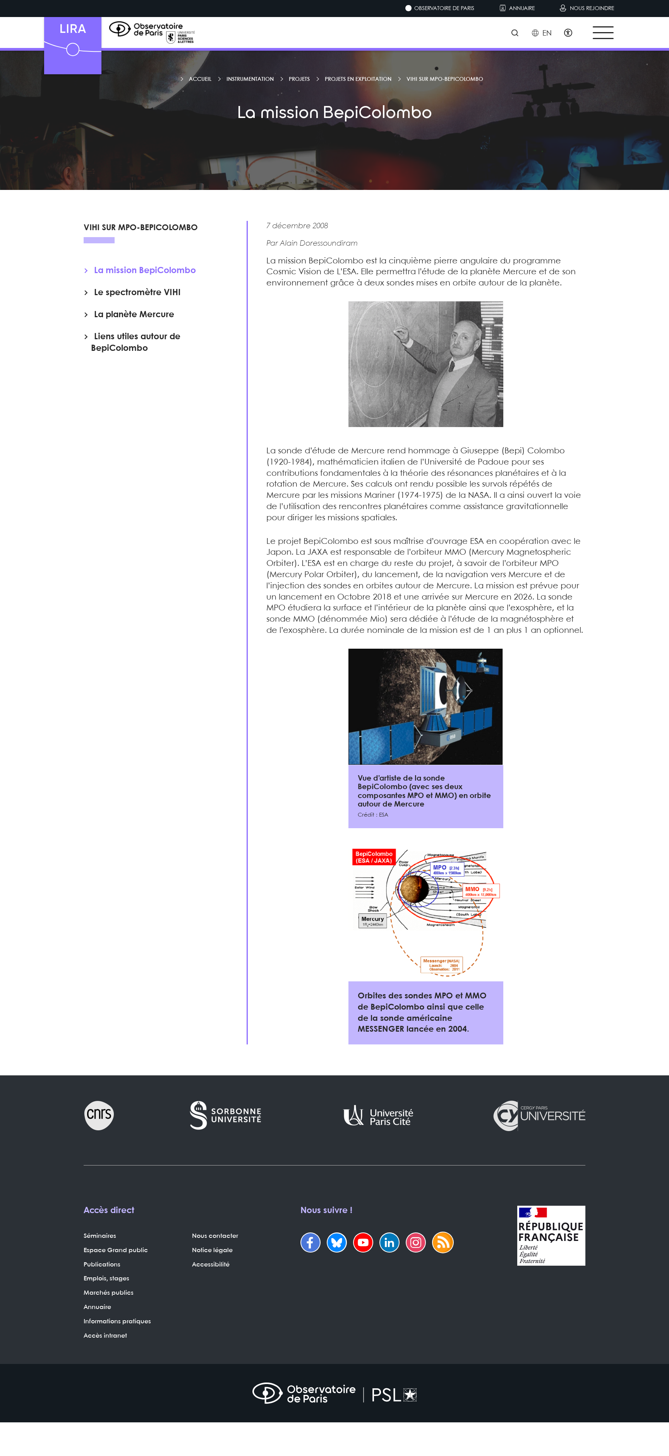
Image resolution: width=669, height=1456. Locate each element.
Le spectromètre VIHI (137, 292)
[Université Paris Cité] (378, 1115)
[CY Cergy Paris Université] (538, 1115)
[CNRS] (99, 1115)
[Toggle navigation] (603, 32)
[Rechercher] (514, 34)
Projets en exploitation (358, 79)
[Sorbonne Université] (226, 1115)
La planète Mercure (134, 314)
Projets (299, 79)
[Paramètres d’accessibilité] (568, 34)
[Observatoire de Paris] (334, 1393)
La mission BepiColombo (145, 270)
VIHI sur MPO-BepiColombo (445, 79)
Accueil (200, 79)
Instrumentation (250, 79)
